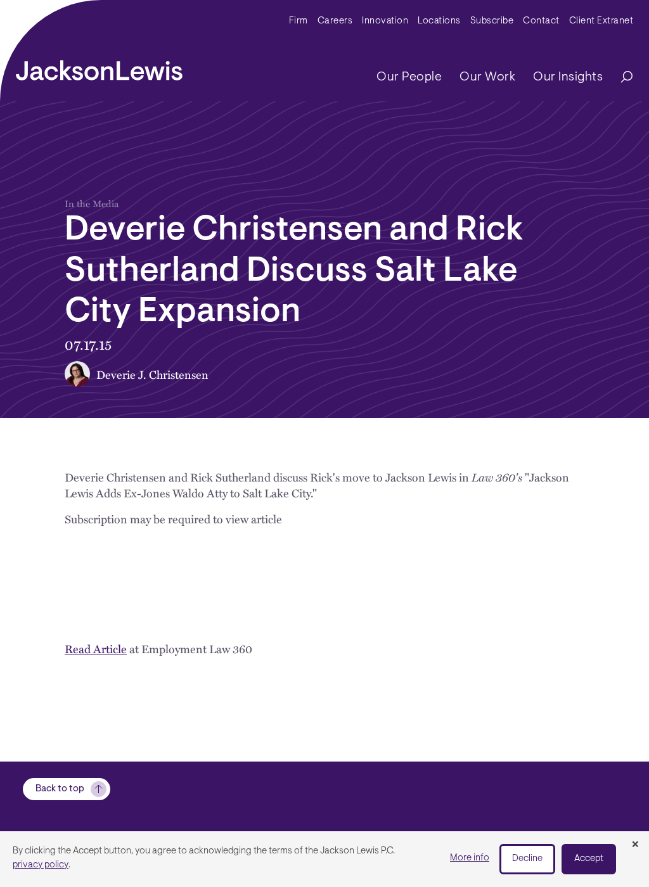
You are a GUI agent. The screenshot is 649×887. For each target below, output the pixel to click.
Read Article (96, 648)
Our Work (487, 77)
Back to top (59, 789)
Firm (298, 21)
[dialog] (324, 859)
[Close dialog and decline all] (635, 845)
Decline (527, 859)
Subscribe (492, 21)
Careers (335, 21)
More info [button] (469, 858)
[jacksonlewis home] (99, 67)
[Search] (620, 77)
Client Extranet (601, 21)
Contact (541, 21)
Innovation (385, 21)
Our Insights (568, 77)
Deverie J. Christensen (152, 374)
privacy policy (40, 865)
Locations (439, 21)
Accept (588, 859)
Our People (409, 77)
